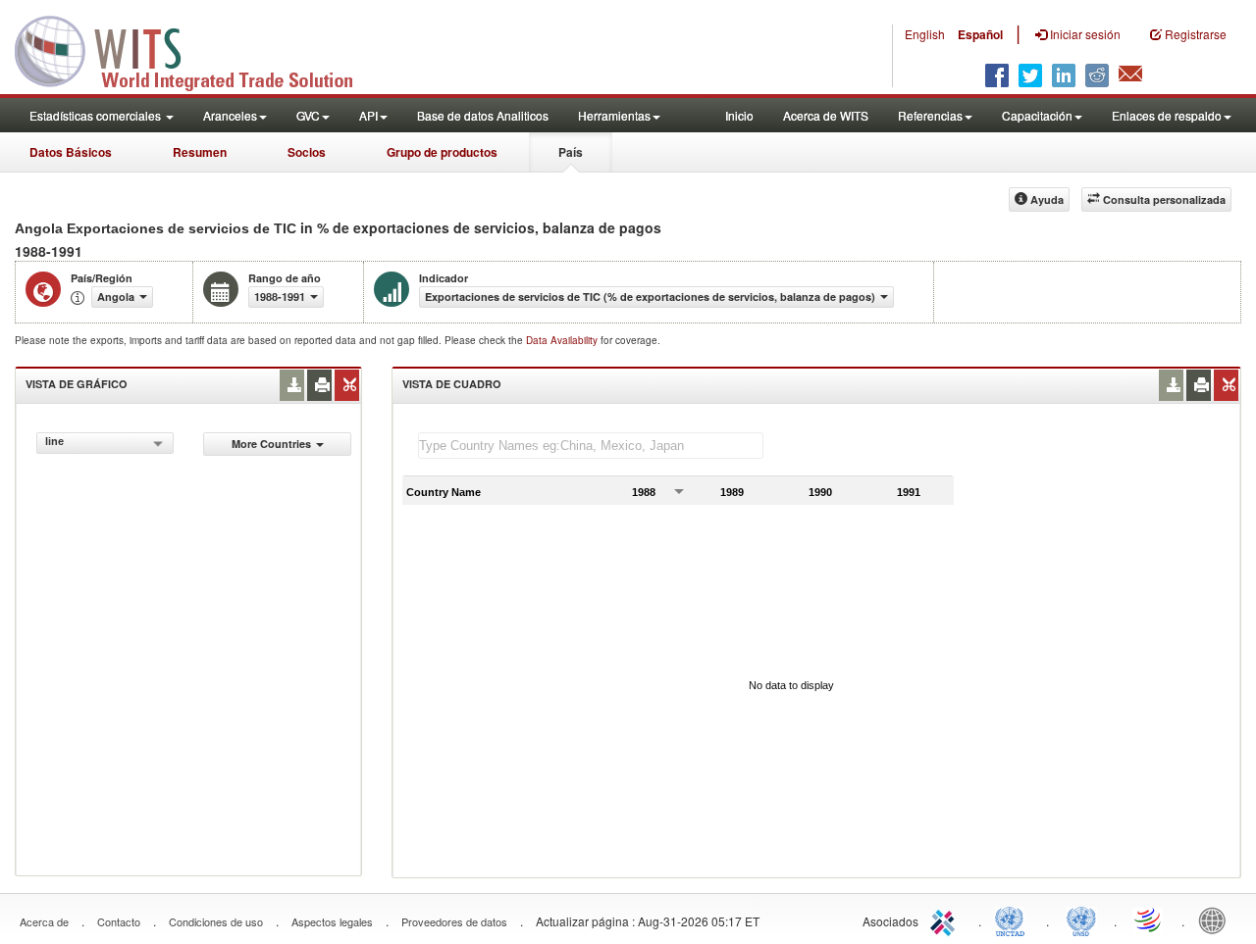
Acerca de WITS (825, 115)
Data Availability (563, 340)
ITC (946, 919)
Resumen (200, 152)
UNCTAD (1013, 919)
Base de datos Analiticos (483, 115)
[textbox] (590, 445)
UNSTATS (1081, 919)
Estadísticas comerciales (96, 115)
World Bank (1216, 919)
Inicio (739, 115)
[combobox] (105, 443)
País (570, 152)
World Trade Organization (1149, 919)
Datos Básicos (70, 152)
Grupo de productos (442, 152)
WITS (196, 49)
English (925, 33)
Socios (307, 152)
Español (980, 34)
